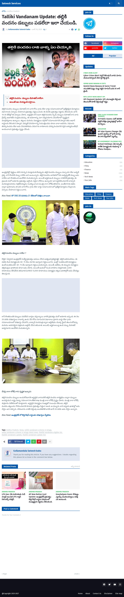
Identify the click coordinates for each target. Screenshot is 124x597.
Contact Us (97, 594)
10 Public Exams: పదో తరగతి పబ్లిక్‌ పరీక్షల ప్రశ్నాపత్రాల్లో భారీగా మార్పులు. (110, 121)
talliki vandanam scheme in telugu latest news (20, 432)
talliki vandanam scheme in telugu (38, 430)
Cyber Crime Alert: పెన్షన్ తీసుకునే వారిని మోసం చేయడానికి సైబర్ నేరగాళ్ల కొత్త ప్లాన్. (102, 76)
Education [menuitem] (45, 10)
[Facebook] (72, 29)
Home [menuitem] (5, 10)
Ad (93, 56)
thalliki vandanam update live (34, 435)
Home (80, 594)
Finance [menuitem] (33, 10)
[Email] (44, 442)
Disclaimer (108, 594)
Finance (103, 170)
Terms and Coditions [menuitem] (91, 10)
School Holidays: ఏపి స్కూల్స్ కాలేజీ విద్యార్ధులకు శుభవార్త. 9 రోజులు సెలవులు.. (110, 146)
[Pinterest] (39, 442)
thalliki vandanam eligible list (50, 432)
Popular (112, 56)
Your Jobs (103, 180)
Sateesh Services (11, 3)
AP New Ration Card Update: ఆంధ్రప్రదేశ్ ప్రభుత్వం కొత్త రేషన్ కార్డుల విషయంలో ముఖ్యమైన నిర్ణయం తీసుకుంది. (40, 498)
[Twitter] (76, 29)
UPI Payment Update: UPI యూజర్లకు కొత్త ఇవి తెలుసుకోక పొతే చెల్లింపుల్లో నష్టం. (102, 100)
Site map (118, 594)
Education (103, 162)
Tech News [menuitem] (59, 10)
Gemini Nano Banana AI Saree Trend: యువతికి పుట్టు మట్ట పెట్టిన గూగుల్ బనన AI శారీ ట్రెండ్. (101, 88)
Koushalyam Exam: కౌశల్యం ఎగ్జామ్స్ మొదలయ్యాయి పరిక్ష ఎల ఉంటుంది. (67, 496)
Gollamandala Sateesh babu (27, 450)
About (87, 594)
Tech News (103, 177)
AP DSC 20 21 (30, 195)
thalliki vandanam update (12, 435)
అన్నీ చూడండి (75, 466)
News (21, 430)
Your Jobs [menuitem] (73, 10)
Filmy (103, 166)
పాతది (76, 574)
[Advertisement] (41, 151)
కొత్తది (5, 574)
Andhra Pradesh (12, 430)
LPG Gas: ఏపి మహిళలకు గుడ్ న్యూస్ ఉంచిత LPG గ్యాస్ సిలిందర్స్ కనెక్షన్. (13, 496)
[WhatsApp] (79, 29)
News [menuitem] (13, 10)
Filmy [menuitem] (22, 10)
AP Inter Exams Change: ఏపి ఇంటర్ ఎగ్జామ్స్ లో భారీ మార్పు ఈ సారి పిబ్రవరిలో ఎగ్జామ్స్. (110, 134)
